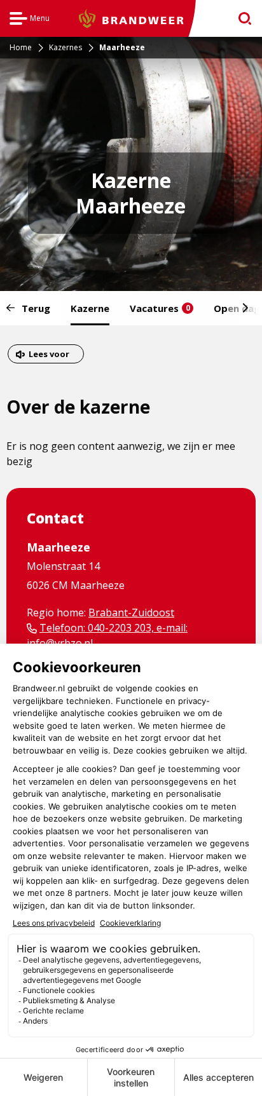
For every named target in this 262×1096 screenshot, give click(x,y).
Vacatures (160, 308)
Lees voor (48, 355)
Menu (29, 20)
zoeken (240, 19)
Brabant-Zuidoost (131, 612)
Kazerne (90, 308)
